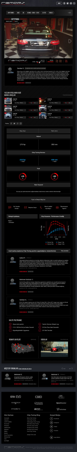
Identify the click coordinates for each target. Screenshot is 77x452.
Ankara (29, 258)
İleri (70, 368)
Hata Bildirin (57, 437)
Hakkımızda (7, 427)
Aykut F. (22, 258)
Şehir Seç (33, 339)
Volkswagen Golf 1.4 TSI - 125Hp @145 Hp (49, 380)
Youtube (56, 430)
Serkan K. (23, 300)
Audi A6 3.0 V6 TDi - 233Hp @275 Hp (29, 308)
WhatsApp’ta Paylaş (20, 123)
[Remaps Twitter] (67, 3)
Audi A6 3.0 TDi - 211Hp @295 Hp (28, 268)
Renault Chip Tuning (32, 429)
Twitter (55, 426)
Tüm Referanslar (68, 95)
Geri (64, 368)
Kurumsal (6, 423)
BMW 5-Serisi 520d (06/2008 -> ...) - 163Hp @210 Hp (12, 381)
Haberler (6, 420)
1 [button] (37, 62)
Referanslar (7, 437)
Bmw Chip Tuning (31, 418)
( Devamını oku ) (19, 383)
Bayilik (6, 433)
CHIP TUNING (8, 422)
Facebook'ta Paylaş (11, 123)
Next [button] (70, 41)
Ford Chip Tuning (31, 431)
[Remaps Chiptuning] (13, 4)
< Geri (69, 13)
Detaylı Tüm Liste (31, 434)
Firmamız (6, 425)
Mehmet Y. (5, 374)
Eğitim (5, 431)
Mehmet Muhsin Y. (26, 279)
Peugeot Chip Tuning (32, 427)
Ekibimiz (6, 429)
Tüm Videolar (64, 339)
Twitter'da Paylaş (14, 123)
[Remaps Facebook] (64, 3)
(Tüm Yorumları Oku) (25, 369)
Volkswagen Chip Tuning (33, 422)
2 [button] (39, 62)
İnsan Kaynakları (8, 435)
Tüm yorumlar (64, 251)
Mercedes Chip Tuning (33, 423)
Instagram (56, 422)
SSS (5, 439)
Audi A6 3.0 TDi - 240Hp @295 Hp (28, 288)
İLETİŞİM (6, 440)
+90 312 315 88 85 (41, 448)
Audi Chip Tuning (31, 420)
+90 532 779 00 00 (50, 448)
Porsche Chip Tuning (32, 425)
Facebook (56, 418)
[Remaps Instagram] (70, 3)
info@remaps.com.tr (61, 448)
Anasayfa (6, 418)
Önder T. (41, 374)
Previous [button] (7, 41)
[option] (43, 379)
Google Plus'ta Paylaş (17, 123)
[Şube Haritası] (23, 353)
